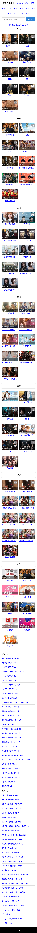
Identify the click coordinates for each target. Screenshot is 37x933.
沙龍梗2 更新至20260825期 (10, 751)
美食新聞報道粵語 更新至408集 (11, 720)
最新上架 (18, 25)
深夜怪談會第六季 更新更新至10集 (13, 755)
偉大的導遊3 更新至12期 (9, 698)
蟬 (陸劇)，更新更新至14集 (10, 897)
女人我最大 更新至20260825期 (11, 733)
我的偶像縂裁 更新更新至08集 (11, 729)
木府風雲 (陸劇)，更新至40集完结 (12, 839)
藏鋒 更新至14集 (7, 786)
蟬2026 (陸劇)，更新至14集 (10, 901)
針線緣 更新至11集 (8, 724)
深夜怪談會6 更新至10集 (9, 746)
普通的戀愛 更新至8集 (9, 667)
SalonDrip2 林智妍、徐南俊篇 (11, 685)
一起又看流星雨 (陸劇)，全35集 (12, 861)
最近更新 (12, 25)
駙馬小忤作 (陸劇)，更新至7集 (11, 808)
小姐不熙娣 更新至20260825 (10, 689)
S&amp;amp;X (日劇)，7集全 (11, 910)
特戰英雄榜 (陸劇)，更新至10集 (12, 879)
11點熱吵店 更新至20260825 (10, 693)
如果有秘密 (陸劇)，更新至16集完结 (13, 892)
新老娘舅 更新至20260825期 (10, 707)
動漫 (27, 13)
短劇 (9, 13)
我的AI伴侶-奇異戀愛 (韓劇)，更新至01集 (15, 874)
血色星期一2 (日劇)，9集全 (10, 852)
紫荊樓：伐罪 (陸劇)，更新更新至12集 (14, 835)
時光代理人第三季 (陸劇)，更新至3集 (13, 905)
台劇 (9, 9)
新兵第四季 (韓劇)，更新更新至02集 (13, 804)
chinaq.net (18, 930)
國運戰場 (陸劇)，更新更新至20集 (12, 844)
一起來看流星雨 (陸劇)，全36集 (12, 866)
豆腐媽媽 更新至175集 (9, 782)
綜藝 (21, 13)
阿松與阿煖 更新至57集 (9, 676)
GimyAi (20, 3)
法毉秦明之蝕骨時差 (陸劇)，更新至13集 (15, 883)
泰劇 (21, 9)
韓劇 (3, 9)
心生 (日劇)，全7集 (8, 914)
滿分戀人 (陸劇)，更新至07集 (11, 813)
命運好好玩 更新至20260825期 (11, 742)
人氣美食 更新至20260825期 (10, 716)
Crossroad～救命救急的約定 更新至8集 (14, 671)
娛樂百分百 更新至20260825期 (11, 768)
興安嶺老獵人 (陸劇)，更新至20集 (12, 888)
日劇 (15, 9)
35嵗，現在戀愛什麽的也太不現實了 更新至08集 (17, 760)
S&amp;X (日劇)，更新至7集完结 (12, 919)
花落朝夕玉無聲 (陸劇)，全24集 (12, 817)
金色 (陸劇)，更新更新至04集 (11, 795)
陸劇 (33, 3)
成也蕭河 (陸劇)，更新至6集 (11, 830)
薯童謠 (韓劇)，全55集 (9, 870)
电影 (15, 13)
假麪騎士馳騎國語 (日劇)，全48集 (12, 857)
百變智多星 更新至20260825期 (11, 738)
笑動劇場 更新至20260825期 (10, 711)
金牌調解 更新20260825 (9, 663)
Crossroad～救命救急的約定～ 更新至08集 (15, 702)
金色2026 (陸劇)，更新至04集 (11, 800)
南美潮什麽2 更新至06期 (9, 764)
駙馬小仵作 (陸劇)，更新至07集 (12, 822)
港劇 (27, 9)
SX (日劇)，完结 (7, 923)
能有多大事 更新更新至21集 (10, 658)
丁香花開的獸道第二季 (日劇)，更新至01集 (15, 826)
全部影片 (25, 25)
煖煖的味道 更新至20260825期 (11, 777)
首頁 (27, 3)
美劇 (33, 9)
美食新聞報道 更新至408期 (10, 773)
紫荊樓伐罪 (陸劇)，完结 (9, 848)
